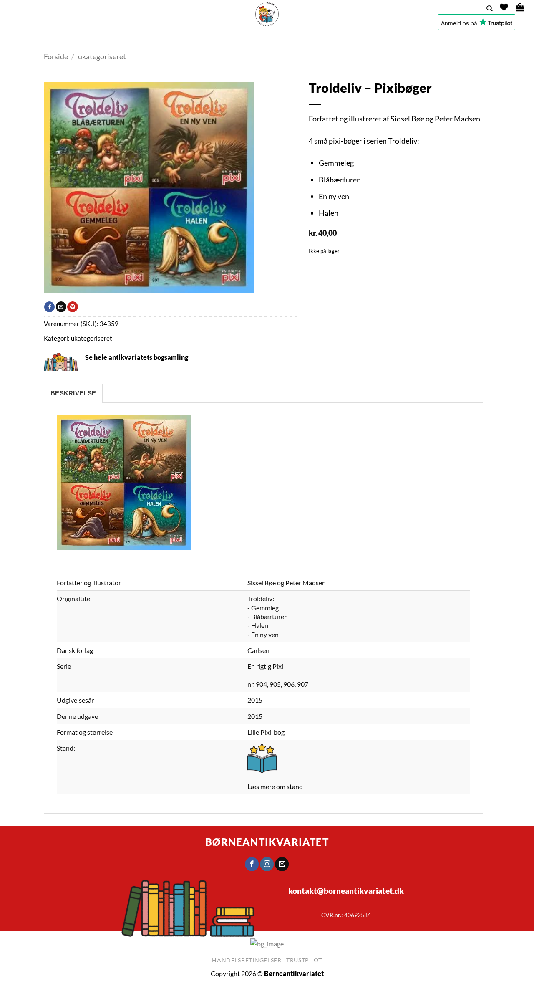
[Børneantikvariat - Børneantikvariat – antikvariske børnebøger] (267, 14)
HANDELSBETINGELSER (393, 39)
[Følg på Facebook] (252, 864)
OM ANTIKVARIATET (289, 39)
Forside (56, 56)
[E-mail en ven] (61, 306)
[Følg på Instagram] (267, 864)
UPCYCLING (240, 39)
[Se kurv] (520, 7)
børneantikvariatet (267, 842)
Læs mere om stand (275, 786)
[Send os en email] (282, 864)
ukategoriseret (102, 56)
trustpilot (304, 960)
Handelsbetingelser (247, 960)
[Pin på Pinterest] (72, 306)
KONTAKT (341, 39)
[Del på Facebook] (49, 306)
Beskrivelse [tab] (73, 393)
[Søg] (489, 8)
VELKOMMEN (125, 39)
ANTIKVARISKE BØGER (181, 39)
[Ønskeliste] (504, 7)
